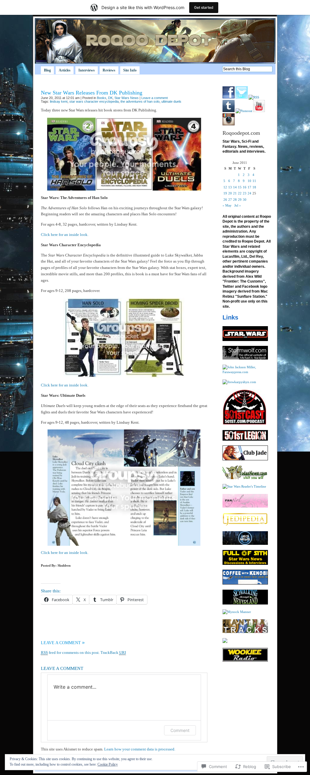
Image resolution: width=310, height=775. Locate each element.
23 (244, 193)
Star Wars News (126, 98)
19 (225, 193)
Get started (203, 7)
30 (244, 199)
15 (240, 187)
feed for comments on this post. (70, 652)
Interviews (86, 70)
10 (249, 181)
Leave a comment (154, 98)
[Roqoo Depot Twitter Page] (242, 97)
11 (254, 181)
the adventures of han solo (140, 101)
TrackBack (113, 652)
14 (235, 187)
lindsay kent (59, 101)
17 (249, 187)
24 (249, 193)
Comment (180, 730)
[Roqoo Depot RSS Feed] (254, 97)
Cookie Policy (107, 764)
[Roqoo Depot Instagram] (229, 124)
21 (235, 193)
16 (244, 187)
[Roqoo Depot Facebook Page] (229, 97)
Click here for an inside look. (64, 234)
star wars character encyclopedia (94, 101)
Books (101, 98)
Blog (47, 70)
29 (240, 199)
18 (254, 187)
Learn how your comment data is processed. (139, 749)
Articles (65, 70)
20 (230, 193)
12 (225, 187)
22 (240, 193)
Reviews (109, 70)
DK (110, 98)
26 (225, 199)
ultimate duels (171, 101)
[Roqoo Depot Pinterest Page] (244, 111)
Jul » (237, 205)
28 (235, 199)
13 (230, 187)
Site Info (130, 70)
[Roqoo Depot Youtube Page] (259, 111)
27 (230, 199)
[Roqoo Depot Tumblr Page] (229, 111)
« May (227, 205)
